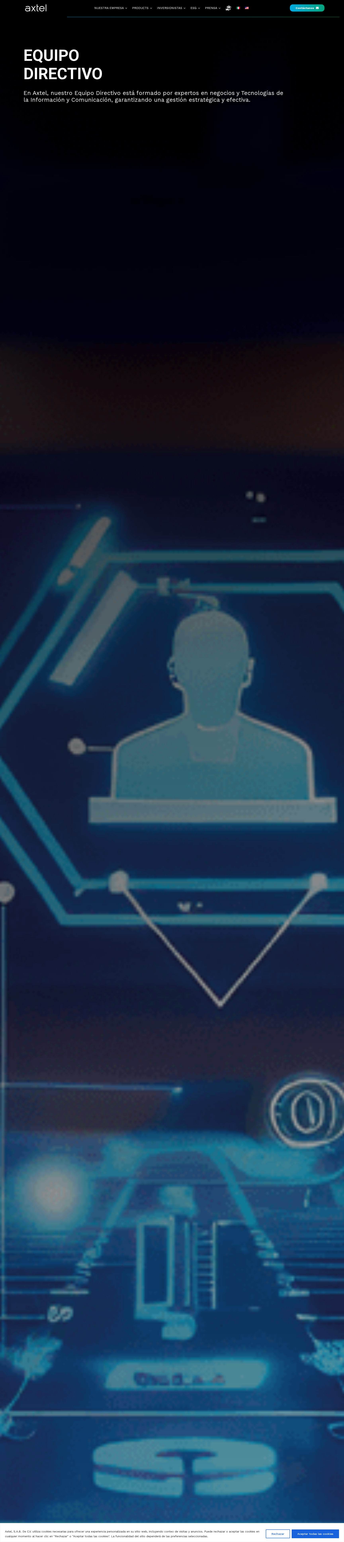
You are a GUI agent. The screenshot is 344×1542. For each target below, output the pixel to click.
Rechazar (278, 1533)
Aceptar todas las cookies (315, 1533)
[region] (172, 1532)
